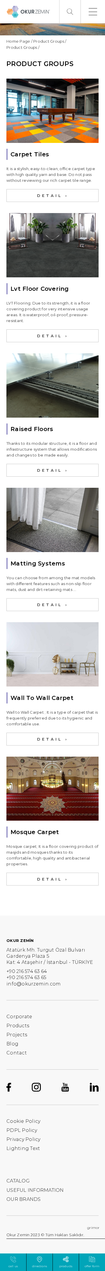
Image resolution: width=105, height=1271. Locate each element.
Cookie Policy (23, 1121)
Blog (12, 1044)
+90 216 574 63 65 (26, 977)
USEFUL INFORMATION (35, 1190)
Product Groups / (49, 41)
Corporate (19, 1016)
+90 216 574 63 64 (26, 971)
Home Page (18, 41)
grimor (93, 1227)
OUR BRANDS (23, 1199)
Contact (16, 1053)
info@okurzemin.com (33, 984)
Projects (16, 1034)
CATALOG (18, 1181)
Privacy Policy (23, 1139)
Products (17, 1025)
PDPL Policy (21, 1130)
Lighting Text (23, 1148)
